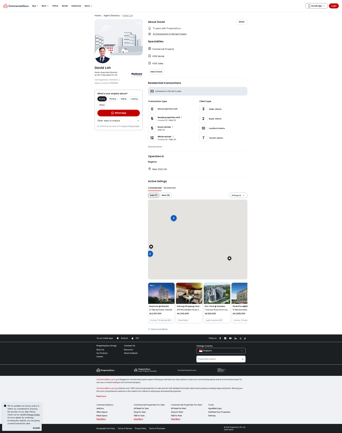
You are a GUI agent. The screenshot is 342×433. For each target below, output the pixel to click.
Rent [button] (44, 6)
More (87, 6)
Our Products (102, 353)
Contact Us (129, 345)
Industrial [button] (76, 6)
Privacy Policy (134, 126)
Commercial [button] (155, 187)
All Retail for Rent (178, 408)
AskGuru (100, 408)
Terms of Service (125, 428)
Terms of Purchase (157, 428)
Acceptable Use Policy (105, 428)
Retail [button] (65, 6)
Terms (124, 126)
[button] (161, 303)
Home (98, 15)
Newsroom (128, 350)
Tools (211, 404)
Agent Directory (112, 15)
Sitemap (211, 416)
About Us (100, 350)
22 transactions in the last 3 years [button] (170, 33)
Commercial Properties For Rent (186, 404)
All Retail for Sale (141, 408)
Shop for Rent (177, 412)
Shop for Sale (140, 412)
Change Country (204, 346)
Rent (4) (166, 195)
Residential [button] (170, 187)
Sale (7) (153, 195)
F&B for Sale (139, 416)
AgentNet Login (215, 408)
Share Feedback (131, 353)
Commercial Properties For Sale (149, 404)
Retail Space (101, 416)
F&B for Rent (176, 416)
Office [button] (55, 6)
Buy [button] (34, 6)
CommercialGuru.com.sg (106, 379)
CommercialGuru (104, 404)
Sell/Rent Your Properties (219, 412)
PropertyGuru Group (106, 345)
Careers (99, 357)
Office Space (101, 412)
